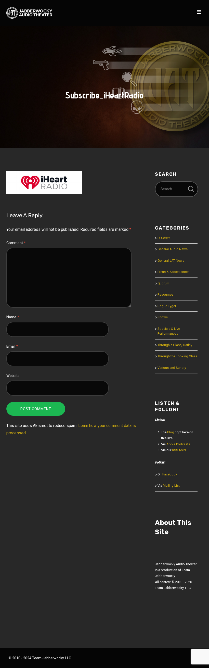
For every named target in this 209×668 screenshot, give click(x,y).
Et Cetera (164, 238)
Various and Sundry (172, 368)
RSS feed (179, 450)
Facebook (169, 474)
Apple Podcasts (178, 444)
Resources (165, 294)
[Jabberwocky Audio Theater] (29, 13)
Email (12, 346)
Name (12, 317)
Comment (16, 243)
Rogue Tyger (167, 306)
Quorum (163, 283)
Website (13, 376)
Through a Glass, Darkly (175, 345)
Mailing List (171, 485)
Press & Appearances (173, 272)
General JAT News (171, 260)
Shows (163, 317)
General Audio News (173, 249)
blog (170, 432)
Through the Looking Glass (177, 356)
